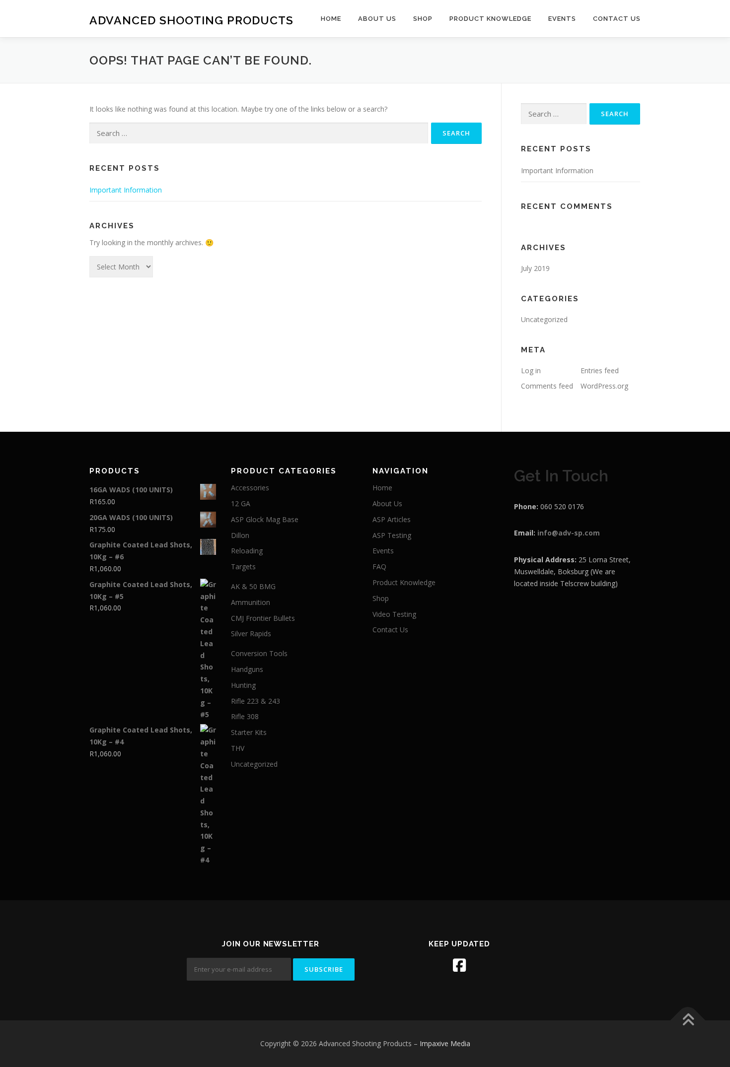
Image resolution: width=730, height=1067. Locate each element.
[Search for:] (258, 133)
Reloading (247, 550)
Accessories (250, 487)
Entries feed (600, 370)
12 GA (240, 503)
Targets (243, 566)
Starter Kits (249, 732)
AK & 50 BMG (253, 586)
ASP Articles (391, 519)
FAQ (379, 566)
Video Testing (394, 614)
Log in (531, 370)
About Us (377, 18)
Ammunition (250, 602)
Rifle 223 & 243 (255, 701)
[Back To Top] (688, 1020)
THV (237, 748)
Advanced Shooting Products (191, 20)
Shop (423, 18)
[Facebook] (459, 965)
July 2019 (535, 268)
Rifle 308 (245, 716)
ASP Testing (391, 535)
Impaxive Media (445, 1043)
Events (562, 18)
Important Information (125, 190)
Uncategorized (544, 319)
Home (331, 18)
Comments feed (547, 386)
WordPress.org (604, 386)
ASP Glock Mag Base (264, 519)
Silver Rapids (251, 633)
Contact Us (617, 18)
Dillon (240, 535)
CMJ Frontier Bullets (263, 618)
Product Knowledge (490, 18)
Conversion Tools (259, 653)
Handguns (247, 669)
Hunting (243, 685)
